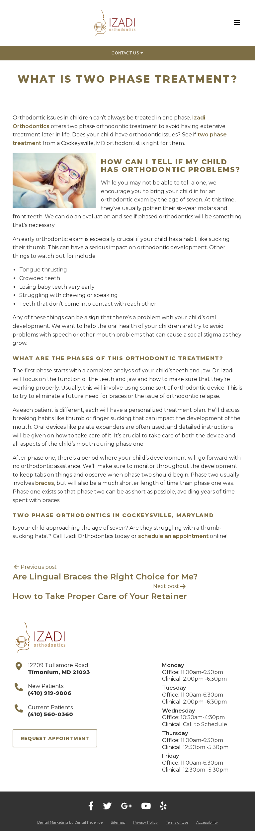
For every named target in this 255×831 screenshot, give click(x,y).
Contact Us (126, 53)
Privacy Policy (145, 822)
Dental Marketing (52, 822)
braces (44, 483)
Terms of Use (177, 822)
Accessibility (207, 822)
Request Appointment (55, 738)
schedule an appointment (173, 536)
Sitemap (118, 822)
